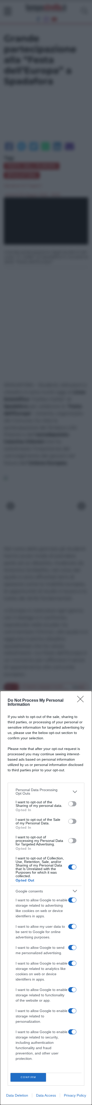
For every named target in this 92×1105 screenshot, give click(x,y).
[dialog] (46, 898)
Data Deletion (17, 1095)
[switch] (72, 803)
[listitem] (46, 791)
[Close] (82, 701)
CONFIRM (28, 1077)
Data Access (46, 1095)
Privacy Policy (75, 1095)
